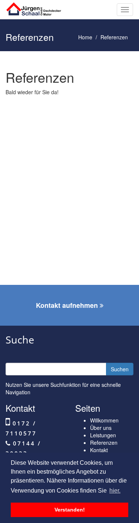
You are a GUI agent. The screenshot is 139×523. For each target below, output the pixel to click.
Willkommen (104, 420)
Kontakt (99, 450)
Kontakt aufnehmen (68, 305)
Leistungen (103, 435)
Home (85, 37)
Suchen (120, 369)
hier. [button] (114, 490)
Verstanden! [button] (69, 510)
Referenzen (104, 442)
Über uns (101, 427)
